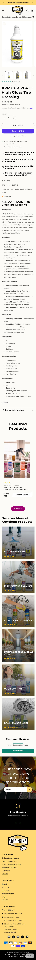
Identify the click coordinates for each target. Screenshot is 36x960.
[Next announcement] (32, 2)
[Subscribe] (29, 789)
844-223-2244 (9, 910)
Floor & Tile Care (15, 552)
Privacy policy (16, 954)
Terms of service (13, 956)
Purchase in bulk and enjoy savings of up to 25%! (18, 174)
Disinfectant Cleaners (18, 586)
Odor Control (13, 689)
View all (18, 509)
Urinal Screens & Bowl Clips (18, 653)
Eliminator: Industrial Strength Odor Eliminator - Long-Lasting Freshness (15, 489)
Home (4, 17)
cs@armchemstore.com (13, 914)
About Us (5, 887)
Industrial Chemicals (23, 17)
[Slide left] (2, 76)
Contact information (19, 958)
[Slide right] (34, 76)
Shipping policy (25, 956)
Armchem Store (17, 952)
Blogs (4, 897)
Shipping (4, 104)
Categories (11, 17)
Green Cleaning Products (11, 864)
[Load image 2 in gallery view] (18, 75)
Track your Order (8, 894)
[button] (3, 10)
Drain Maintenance (16, 723)
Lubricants (6, 871)
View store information (12, 147)
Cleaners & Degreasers (19, 620)
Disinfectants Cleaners (10, 858)
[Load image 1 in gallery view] (9, 75)
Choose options (22, 495)
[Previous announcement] (4, 2)
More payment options (18, 136)
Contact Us (6, 890)
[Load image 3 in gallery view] (27, 75)
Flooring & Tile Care (9, 861)
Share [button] (6, 402)
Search (4, 884)
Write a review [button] (18, 750)
